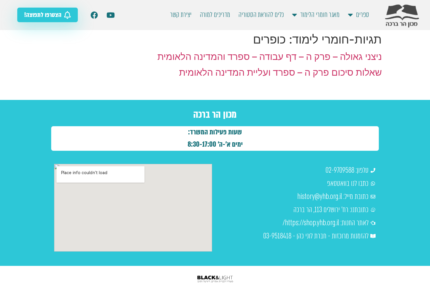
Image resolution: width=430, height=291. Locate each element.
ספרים (362, 15)
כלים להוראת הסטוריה (261, 15)
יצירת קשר (181, 15)
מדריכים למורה (215, 15)
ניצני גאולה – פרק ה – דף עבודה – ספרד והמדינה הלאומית (269, 56)
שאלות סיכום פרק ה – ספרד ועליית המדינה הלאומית (280, 72)
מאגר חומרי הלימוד (320, 15)
